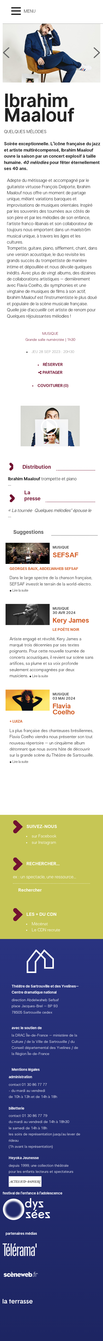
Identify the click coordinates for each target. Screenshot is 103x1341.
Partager (52, 373)
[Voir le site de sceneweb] (25, 1285)
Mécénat (40, 924)
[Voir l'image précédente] (96, 53)
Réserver (53, 365)
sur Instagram (44, 842)
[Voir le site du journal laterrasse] (22, 1309)
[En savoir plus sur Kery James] (28, 624)
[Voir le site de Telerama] (25, 1258)
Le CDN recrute (46, 930)
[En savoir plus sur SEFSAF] (28, 562)
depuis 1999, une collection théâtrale (39, 1166)
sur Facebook (44, 836)
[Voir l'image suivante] (6, 53)
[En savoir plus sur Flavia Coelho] (28, 709)
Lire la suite (20, 590)
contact (15, 1085)
